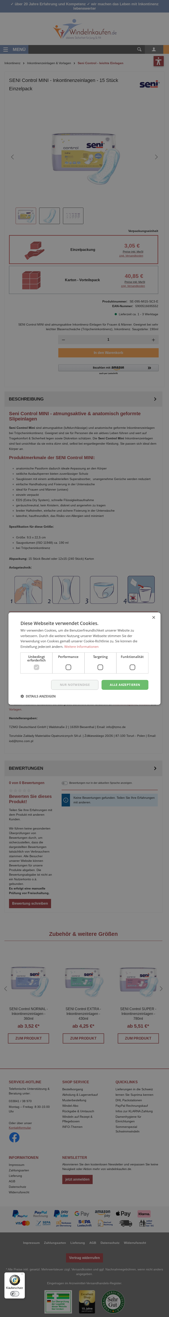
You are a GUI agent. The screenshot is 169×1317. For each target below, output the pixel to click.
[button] (38, 696)
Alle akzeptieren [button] (125, 685)
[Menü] (22, 1275)
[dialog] (84, 658)
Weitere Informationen (81, 646)
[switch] (14, 1293)
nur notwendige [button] (75, 685)
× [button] (153, 617)
